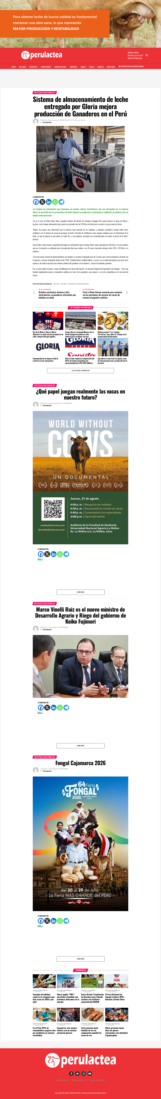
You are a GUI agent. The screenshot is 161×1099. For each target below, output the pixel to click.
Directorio (111, 67)
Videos (83, 67)
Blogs (91, 67)
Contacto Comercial (135, 58)
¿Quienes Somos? (62, 1080)
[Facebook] (36, 202)
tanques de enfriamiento (79, 284)
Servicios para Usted (135, 55)
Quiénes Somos (133, 52)
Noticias (22, 67)
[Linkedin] (49, 202)
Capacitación (46, 67)
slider (64, 284)
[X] (42, 202)
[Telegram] (61, 202)
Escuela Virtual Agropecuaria (132, 66)
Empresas (73, 67)
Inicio (14, 67)
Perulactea (47, 122)
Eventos (100, 67)
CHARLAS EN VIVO (60, 67)
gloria (57, 284)
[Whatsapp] (55, 202)
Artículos (33, 67)
